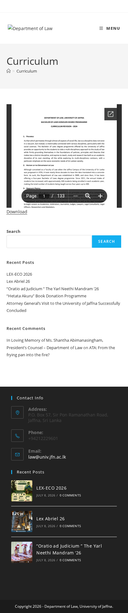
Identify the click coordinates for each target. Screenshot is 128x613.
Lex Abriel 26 (18, 281)
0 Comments (70, 495)
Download (17, 212)
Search (14, 231)
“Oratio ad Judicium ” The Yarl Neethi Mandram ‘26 (53, 288)
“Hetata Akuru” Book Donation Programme (46, 296)
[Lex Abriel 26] (21, 521)
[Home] (9, 71)
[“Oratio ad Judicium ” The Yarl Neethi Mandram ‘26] (21, 552)
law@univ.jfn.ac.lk (47, 457)
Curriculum (26, 71)
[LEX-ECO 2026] (21, 490)
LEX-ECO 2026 (19, 274)
